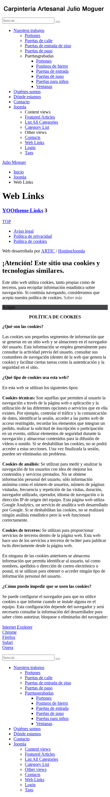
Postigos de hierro (52, 66)
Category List (37, 127)
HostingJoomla (71, 250)
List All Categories (41, 122)
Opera (7, 647)
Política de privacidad (33, 236)
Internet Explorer (17, 627)
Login (30, 147)
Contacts (32, 137)
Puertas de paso (38, 50)
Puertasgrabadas (39, 693)
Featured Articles (40, 117)
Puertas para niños (52, 81)
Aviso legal (24, 231)
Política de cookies (30, 241)
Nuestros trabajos (29, 30)
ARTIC (48, 250)
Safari (7, 642)
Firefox (8, 637)
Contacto (22, 101)
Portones (32, 35)
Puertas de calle (38, 40)
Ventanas (44, 86)
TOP (6, 221)
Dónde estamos (27, 96)
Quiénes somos (27, 91)
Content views (37, 749)
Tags (29, 152)
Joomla (20, 106)
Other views (36, 769)
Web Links (34, 142)
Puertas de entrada (52, 71)
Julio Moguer (14, 162)
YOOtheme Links (22, 210)
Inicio (19, 172)
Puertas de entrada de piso (48, 45)
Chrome (9, 632)
